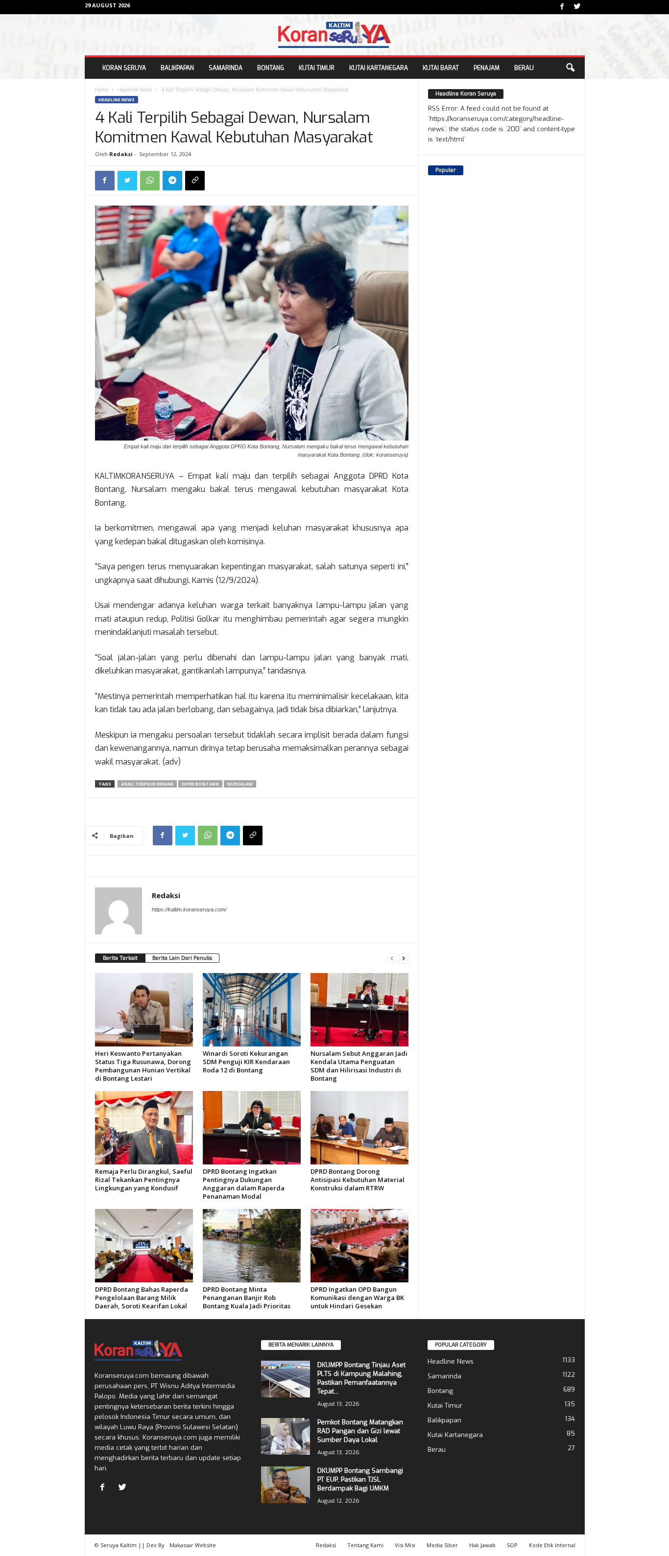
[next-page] (403, 958)
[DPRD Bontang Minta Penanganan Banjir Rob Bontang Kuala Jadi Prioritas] (252, 1245)
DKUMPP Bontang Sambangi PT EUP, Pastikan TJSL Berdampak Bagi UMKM (360, 1479)
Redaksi (121, 154)
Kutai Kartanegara (378, 68)
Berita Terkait (120, 958)
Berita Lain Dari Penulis (182, 958)
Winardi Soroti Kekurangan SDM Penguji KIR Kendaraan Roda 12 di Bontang (246, 1061)
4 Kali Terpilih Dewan (147, 784)
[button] (570, 68)
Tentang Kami (365, 1545)
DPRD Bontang (200, 784)
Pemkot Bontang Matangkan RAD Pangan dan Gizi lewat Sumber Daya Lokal (360, 1431)
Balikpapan (177, 68)
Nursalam (240, 784)
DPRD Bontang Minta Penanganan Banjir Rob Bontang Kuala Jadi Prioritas (246, 1297)
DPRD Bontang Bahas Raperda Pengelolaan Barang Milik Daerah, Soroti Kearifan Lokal (141, 1297)
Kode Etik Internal (552, 1545)
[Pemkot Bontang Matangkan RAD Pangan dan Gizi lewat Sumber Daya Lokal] (285, 1436)
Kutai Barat (441, 68)
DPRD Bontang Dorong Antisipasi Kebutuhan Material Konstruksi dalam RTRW (358, 1179)
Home (101, 89)
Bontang (270, 68)
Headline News (135, 89)
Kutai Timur (316, 68)
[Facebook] (562, 7)
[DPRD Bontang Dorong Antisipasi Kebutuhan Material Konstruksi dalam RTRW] (359, 1127)
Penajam (487, 68)
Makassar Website (192, 1545)
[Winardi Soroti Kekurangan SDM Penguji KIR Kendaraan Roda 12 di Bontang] (252, 1009)
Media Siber (442, 1545)
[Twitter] (577, 7)
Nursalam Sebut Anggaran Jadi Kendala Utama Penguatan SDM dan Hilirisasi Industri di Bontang (359, 1066)
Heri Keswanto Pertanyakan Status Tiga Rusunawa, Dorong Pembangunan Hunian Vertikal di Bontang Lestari (143, 1066)
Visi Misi (405, 1545)
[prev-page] (392, 958)
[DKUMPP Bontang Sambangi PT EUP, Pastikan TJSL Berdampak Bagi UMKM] (285, 1484)
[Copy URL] (195, 180)
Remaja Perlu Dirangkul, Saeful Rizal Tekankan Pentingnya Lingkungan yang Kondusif (143, 1179)
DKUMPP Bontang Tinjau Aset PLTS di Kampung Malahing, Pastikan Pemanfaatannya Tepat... (361, 1378)
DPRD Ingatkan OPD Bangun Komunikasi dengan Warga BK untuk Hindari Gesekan (357, 1297)
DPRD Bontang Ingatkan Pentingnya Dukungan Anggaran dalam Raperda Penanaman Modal (244, 1184)
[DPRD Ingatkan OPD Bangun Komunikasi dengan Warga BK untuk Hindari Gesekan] (359, 1245)
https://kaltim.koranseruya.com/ (189, 909)
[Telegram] (172, 180)
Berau (524, 68)
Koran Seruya (124, 68)
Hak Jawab (482, 1545)
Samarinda (225, 68)
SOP (512, 1545)
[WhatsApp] (150, 180)
